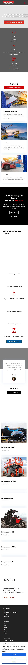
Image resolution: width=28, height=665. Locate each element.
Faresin (5, 627)
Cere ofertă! (14, 216)
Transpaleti (6, 616)
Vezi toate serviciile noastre (14, 87)
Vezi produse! (14, 212)
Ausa (5, 625)
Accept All (14, 654)
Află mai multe (9, 597)
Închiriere (6, 143)
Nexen (5, 633)
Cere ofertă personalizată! (14, 22)
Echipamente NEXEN (8, 532)
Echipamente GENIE (7, 447)
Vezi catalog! (14, 392)
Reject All (14, 662)
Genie (5, 623)
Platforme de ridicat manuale (10, 612)
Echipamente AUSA (7, 498)
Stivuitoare (6, 614)
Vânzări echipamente (10, 111)
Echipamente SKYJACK (8, 481)
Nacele (5, 610)
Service (5, 175)
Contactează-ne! (14, 341)
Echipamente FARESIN (8, 547)
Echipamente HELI (7, 562)
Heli (4, 629)
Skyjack (5, 631)
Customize (14, 658)
